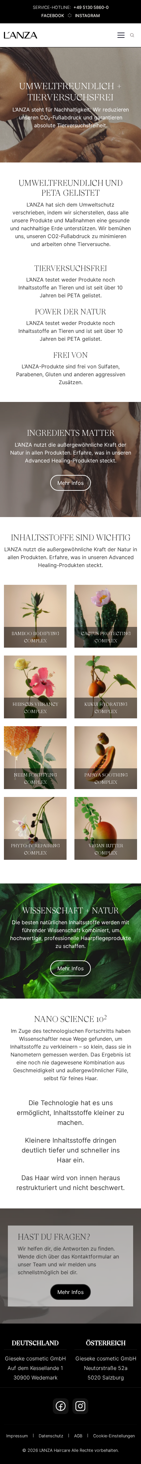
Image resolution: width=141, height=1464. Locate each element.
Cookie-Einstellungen (114, 1436)
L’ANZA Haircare (54, 1450)
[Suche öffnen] (132, 35)
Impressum (17, 1436)
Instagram (87, 15)
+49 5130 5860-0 (91, 7)
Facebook (52, 15)
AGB (78, 1436)
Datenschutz (51, 1436)
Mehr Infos (70, 483)
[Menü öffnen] (121, 35)
